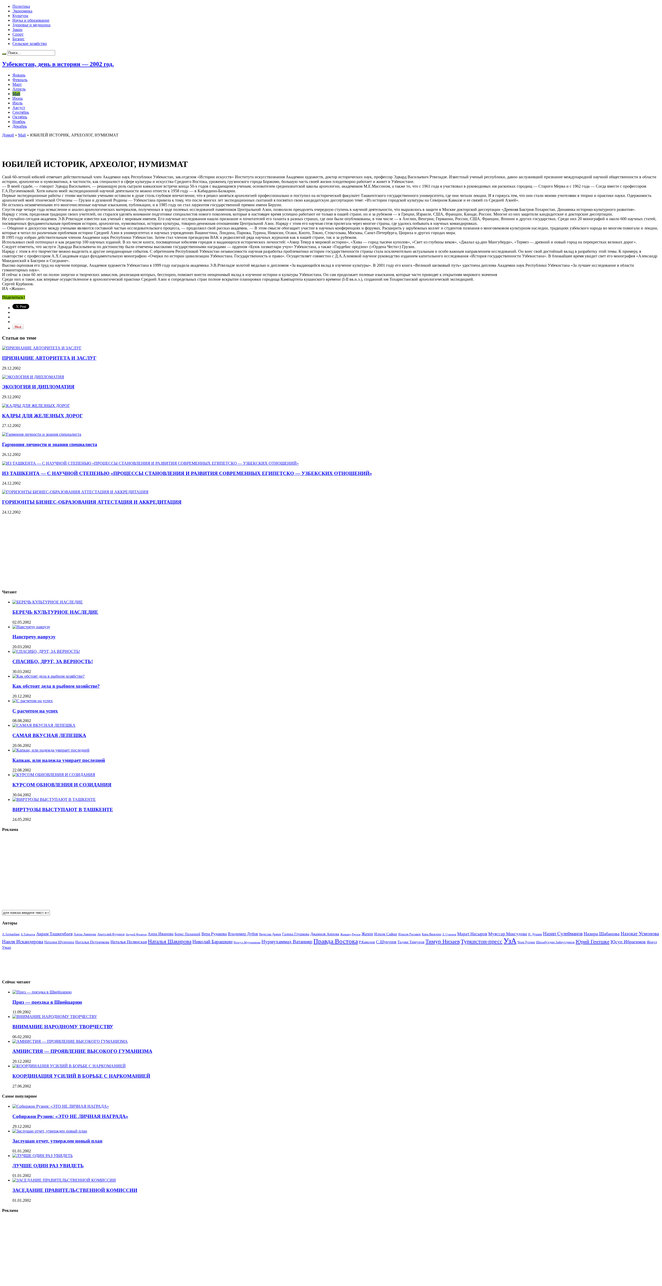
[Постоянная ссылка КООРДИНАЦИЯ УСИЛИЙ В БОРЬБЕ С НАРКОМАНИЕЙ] (69, 1066)
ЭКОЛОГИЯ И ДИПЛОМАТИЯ (38, 386)
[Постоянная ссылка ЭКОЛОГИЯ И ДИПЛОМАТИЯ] (33, 377)
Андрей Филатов (136, 934)
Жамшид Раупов (350, 934)
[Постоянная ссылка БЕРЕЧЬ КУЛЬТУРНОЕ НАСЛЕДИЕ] (47, 602)
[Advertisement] (62, 145)
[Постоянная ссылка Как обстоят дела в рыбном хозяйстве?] (48, 676)
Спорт (18, 34)
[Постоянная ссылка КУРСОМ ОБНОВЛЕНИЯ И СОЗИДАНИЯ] (53, 774)
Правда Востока (335, 941)
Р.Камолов (367, 942)
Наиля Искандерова (22, 941)
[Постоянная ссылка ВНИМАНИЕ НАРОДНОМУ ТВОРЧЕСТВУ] (54, 1016)
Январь (18, 75)
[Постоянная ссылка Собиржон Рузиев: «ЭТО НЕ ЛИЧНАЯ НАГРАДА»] (60, 1106)
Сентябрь (20, 112)
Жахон (367, 933)
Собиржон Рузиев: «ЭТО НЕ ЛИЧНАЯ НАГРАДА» (70, 1116)
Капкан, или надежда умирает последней (58, 760)
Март (17, 84)
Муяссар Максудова (507, 933)
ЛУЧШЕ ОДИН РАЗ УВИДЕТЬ (48, 1165)
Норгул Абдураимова (247, 942)
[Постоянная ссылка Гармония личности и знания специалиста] (41, 434)
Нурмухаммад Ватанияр (286, 941)
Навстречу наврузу (34, 636)
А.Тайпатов (28, 934)
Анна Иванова (161, 934)
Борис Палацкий (187, 934)
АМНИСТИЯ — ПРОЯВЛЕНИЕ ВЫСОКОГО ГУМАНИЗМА (82, 1051)
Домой (8, 135)
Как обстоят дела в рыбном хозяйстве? (56, 686)
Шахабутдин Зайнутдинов (555, 942)
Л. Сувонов (449, 934)
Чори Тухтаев (526, 942)
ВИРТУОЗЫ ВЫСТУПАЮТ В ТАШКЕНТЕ (62, 809)
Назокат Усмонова (640, 933)
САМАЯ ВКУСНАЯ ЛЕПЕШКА (49, 735)
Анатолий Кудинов (111, 934)
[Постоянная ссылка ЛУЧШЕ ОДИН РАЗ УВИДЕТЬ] (42, 1155)
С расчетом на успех (35, 711)
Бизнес (18, 39)
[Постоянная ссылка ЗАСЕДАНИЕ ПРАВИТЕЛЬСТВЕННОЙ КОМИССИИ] (64, 1180)
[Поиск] (4, 54)
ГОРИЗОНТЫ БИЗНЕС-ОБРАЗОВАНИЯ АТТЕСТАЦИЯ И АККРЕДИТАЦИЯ (92, 502)
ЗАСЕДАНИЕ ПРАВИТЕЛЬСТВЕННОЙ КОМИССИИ (74, 1190)
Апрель (19, 89)
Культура (20, 15)
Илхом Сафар (385, 934)
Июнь (17, 98)
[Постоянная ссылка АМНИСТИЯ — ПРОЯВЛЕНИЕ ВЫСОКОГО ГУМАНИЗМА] (70, 1041)
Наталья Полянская (128, 941)
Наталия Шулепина (59, 942)
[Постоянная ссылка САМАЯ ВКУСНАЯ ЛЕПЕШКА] (44, 725)
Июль (17, 103)
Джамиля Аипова (324, 934)
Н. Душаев (535, 934)
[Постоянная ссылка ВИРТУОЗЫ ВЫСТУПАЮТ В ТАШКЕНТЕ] (54, 799)
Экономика (22, 11)
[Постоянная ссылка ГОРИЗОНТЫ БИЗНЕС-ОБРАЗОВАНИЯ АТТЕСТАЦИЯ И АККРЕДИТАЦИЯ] (75, 492)
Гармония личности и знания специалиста (49, 444)
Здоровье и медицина (31, 25)
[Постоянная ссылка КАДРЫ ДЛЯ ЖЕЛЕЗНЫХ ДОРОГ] (36, 405)
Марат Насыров (472, 933)
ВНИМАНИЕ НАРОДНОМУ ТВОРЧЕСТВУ (62, 1026)
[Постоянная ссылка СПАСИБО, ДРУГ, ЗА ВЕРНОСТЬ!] (46, 651)
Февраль (19, 80)
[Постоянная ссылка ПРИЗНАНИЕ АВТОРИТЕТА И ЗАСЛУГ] (41, 348)
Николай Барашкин (212, 941)
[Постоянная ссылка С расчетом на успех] (32, 701)
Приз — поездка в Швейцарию (47, 1002)
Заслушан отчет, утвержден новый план (57, 1141)
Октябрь (19, 117)
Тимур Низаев (442, 941)
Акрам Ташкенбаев (54, 933)
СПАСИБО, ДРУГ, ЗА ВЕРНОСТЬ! (52, 661)
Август (18, 107)
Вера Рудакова (214, 934)
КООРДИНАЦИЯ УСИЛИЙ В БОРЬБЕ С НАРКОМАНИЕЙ (81, 1076)
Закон (17, 29)
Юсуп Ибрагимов (628, 941)
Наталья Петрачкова (92, 942)
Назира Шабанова (602, 933)
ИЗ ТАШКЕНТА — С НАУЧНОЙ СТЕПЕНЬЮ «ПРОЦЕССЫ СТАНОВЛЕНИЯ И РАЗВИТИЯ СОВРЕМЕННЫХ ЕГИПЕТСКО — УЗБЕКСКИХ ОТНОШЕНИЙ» (187, 473)
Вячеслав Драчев (270, 934)
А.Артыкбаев (11, 934)
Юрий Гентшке (593, 941)
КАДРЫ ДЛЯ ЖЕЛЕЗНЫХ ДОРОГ (42, 415)
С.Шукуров (386, 942)
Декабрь (19, 126)
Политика (21, 6)
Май (16, 93)
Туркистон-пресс (481, 941)
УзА (509, 941)
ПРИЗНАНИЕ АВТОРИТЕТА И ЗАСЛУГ (49, 358)
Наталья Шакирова (169, 941)
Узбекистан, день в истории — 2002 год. (58, 64)
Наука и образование (30, 20)
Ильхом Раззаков (409, 934)
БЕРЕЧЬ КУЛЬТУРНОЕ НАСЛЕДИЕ (55, 612)
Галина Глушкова (295, 934)
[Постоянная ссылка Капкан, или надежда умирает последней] (50, 750)
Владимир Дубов (243, 934)
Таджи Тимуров (410, 942)
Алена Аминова (85, 934)
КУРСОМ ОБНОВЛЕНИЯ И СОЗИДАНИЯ (61, 784)
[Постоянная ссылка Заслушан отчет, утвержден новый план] (49, 1131)
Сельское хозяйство (29, 43)
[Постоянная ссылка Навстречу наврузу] (31, 627)
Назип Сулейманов (563, 933)
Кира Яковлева (431, 934)
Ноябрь (18, 121)
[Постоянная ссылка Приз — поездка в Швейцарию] (42, 992)
